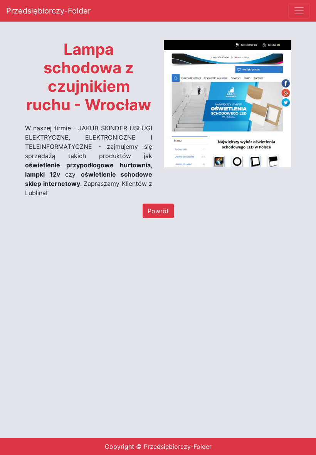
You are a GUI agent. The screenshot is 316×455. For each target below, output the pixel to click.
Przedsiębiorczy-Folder (48, 10)
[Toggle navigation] (299, 11)
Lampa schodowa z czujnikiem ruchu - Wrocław (88, 77)
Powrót (158, 211)
